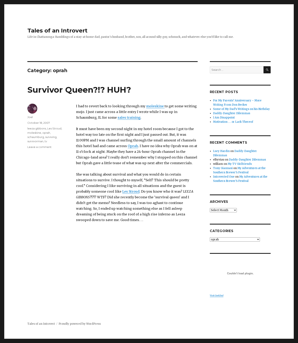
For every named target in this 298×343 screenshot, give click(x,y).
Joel (30, 117)
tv (46, 141)
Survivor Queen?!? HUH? (79, 90)
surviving (51, 137)
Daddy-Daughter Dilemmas (231, 113)
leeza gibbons (36, 128)
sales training (129, 117)
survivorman (35, 141)
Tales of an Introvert (57, 30)
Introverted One (224, 176)
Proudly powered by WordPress (80, 324)
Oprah (133, 146)
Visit (216, 295)
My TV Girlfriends (240, 164)
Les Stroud (130, 191)
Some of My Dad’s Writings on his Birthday (241, 109)
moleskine (155, 106)
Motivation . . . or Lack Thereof (233, 122)
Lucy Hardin (221, 151)
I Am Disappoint (224, 117)
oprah (46, 132)
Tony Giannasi (223, 168)
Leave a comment (39, 147)
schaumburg (35, 137)
